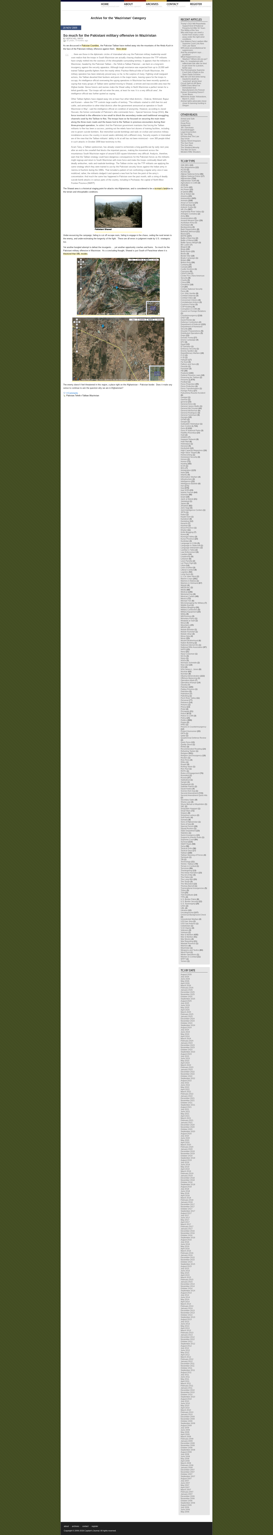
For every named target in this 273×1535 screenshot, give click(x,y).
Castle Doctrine (187, 269)
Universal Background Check (193, 915)
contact (85, 1526)
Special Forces (187, 826)
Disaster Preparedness (190, 331)
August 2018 (186, 1187)
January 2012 (187, 1361)
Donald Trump (187, 338)
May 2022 (185, 1087)
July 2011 (185, 1375)
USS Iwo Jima (187, 921)
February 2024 (187, 1041)
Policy (183, 718)
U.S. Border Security (189, 901)
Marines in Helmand (189, 583)
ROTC (183, 771)
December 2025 (188, 992)
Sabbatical (185, 780)
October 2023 (186, 1050)
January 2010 (187, 1414)
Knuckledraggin (187, 130)
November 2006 (188, 1498)
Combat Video (187, 298)
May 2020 (185, 1140)
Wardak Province (188, 943)
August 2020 (186, 1134)
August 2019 (186, 1160)
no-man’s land (160, 188)
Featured (184, 373)
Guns (183, 428)
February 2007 (187, 1492)
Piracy (183, 707)
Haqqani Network (188, 439)
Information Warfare (189, 477)
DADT (183, 318)
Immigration (186, 470)
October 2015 (186, 1262)
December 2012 (188, 1337)
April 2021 (185, 1116)
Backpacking (186, 227)
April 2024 (185, 1036)
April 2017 (185, 1222)
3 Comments (72, 393)
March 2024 (186, 1038)
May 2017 (185, 1220)
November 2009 (188, 1419)
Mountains (185, 625)
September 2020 (188, 1131)
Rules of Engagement (190, 773)
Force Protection (188, 386)
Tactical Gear (186, 851)
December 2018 (188, 1178)
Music (183, 638)
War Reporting (187, 941)
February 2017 (187, 1226)
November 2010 (188, 1392)
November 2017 (188, 1207)
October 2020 (186, 1129)
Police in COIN (187, 716)
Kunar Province (187, 539)
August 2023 (186, 1054)
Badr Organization (188, 229)
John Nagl (185, 508)
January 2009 (187, 1441)
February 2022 (187, 1094)
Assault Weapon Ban (190, 220)
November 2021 (188, 1100)
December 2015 (188, 1257)
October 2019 (186, 1156)
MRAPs (184, 627)
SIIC (182, 806)
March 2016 (186, 1251)
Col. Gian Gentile (188, 293)
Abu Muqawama (188, 167)
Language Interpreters (190, 548)
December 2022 (188, 1072)
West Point (185, 952)
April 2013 (185, 1328)
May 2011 (185, 1379)
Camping (185, 265)
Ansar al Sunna (187, 203)
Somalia (184, 820)
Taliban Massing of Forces (192, 855)
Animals (184, 200)
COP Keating (186, 307)
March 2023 (186, 1065)
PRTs (183, 733)
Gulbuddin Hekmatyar (190, 424)
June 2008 (185, 1456)
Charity (184, 280)
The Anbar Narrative (189, 873)
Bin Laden (185, 245)
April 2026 (185, 983)
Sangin (184, 782)
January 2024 (187, 1043)
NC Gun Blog (186, 134)
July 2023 (185, 1056)
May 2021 (185, 1114)
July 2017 (185, 1215)
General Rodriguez (189, 413)
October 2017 (186, 1209)
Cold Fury (185, 121)
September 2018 (188, 1184)
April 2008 (185, 1461)
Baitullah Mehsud (188, 231)
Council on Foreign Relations (193, 311)
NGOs (183, 660)
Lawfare (184, 554)
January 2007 (187, 1494)
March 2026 (186, 985)
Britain (183, 260)
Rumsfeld (185, 775)
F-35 (183, 357)
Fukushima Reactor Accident (193, 393)
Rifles (183, 762)
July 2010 (185, 1401)
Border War (186, 256)
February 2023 (187, 1067)
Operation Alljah (187, 680)
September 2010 (188, 1397)
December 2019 (188, 1151)
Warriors (184, 946)
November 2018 (188, 1180)
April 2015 (185, 1275)
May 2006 (185, 1512)
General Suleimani (189, 415)
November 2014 (188, 1286)
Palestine (185, 691)
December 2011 (187, 1364)
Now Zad (184, 665)
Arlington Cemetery (189, 214)
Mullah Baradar (187, 629)
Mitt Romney (186, 616)
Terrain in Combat (188, 866)
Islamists (184, 495)
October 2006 (186, 1501)
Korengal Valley (187, 537)
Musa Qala (185, 636)
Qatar (183, 736)
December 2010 (188, 1390)
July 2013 (185, 1322)
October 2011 (186, 1368)
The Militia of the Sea (190, 30)
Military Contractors (189, 610)
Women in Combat (189, 957)
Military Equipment (189, 612)
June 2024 (185, 1032)
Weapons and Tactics (190, 950)
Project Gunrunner (189, 731)
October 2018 (186, 1182)
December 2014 (188, 1284)
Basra (183, 234)
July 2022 (185, 1083)
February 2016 (187, 1253)
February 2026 (187, 988)
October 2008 (186, 1448)
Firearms (184, 380)
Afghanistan (186, 178)
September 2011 (188, 1370)
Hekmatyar (185, 444)
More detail (121, 49)
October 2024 (186, 1023)
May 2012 (185, 1352)
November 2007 (188, 1472)
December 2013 (188, 1310)
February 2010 (187, 1412)
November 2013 (188, 1313)
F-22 (183, 355)
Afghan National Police (190, 176)
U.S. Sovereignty (188, 904)
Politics (184, 720)
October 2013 (186, 1315)
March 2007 (186, 1490)
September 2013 (188, 1317)
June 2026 (185, 979)
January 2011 (186, 1388)
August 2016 (186, 1240)
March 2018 (186, 1198)
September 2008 (188, 1450)
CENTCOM (185, 273)
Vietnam (184, 932)
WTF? (183, 959)
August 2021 (186, 1107)
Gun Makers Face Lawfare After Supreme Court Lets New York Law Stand (194, 43)
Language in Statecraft (190, 545)
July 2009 (185, 1428)
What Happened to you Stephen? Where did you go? (194, 58)
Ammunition (186, 198)
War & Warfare (187, 935)
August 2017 (186, 1213)
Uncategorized (187, 912)
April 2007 (185, 1487)
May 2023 (185, 1061)
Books (183, 254)
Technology (186, 862)
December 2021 (188, 1098)
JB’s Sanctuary (187, 128)
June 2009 (185, 1430)
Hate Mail (185, 441)
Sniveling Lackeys (188, 815)
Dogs (183, 335)
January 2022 (187, 1096)
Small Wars (186, 811)
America (184, 196)
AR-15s (184, 209)
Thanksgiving (186, 870)
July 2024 (185, 1030)
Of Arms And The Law (190, 136)
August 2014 (186, 1293)
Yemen (184, 961)
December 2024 (188, 1019)
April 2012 (185, 1355)
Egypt (183, 344)
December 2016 (188, 1231)
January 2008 (187, 1467)
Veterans (184, 930)
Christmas (185, 284)
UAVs (183, 906)
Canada (184, 267)
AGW (183, 185)
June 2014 (185, 1297)
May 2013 (185, 1326)
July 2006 (185, 1507)
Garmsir (184, 399)
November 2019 (188, 1153)
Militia (183, 614)
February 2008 (187, 1465)
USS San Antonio (188, 924)
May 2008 (185, 1459)
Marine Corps (186, 579)
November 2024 (188, 1021)
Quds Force (186, 742)
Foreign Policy (187, 391)
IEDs (183, 468)
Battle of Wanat (187, 240)
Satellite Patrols (187, 786)
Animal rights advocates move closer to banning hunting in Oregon (193, 103)
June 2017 (185, 1218)
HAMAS (184, 437)
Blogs (183, 249)
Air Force (184, 187)
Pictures (184, 705)
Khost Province (187, 528)
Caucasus (185, 271)
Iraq (182, 488)
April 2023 (185, 1063)
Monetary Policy (187, 618)
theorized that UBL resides (75, 254)
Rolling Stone (186, 767)
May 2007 (185, 1485)
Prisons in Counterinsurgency (193, 727)
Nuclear (184, 671)
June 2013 (185, 1324)
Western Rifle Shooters (190, 152)
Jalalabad (185, 501)
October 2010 (186, 1394)
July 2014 (185, 1295)
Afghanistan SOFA (188, 181)
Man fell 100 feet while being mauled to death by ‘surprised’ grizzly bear (193, 79)
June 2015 (185, 1271)
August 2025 (186, 1001)
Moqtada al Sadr (188, 621)
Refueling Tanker (188, 751)
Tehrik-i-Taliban (82, 395)
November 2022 (188, 1074)
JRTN (183, 512)
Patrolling (185, 696)
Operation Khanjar (189, 683)
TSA (182, 893)
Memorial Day (187, 594)
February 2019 (187, 1173)
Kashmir (184, 526)
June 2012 (185, 1350)
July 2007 (185, 1481)
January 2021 (187, 1123)
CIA (182, 287)
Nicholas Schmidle (189, 663)
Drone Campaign (188, 340)
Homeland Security (189, 457)
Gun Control (186, 426)
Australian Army (187, 223)
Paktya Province (188, 689)
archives (75, 1526)
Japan (183, 503)
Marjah (184, 585)
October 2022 (186, 1076)
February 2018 (187, 1200)
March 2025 (186, 1012)
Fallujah (184, 360)
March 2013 (186, 1330)
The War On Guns (188, 150)
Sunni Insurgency (188, 835)
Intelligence (186, 481)
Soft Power (185, 817)
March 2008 (186, 1463)
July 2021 (185, 1109)
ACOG (183, 170)
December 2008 (188, 1443)
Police (183, 713)
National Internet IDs (189, 645)
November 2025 (188, 994)
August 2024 (186, 1027)
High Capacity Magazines (192, 450)
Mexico (184, 598)
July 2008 (185, 1454)
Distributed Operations (190, 333)
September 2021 (188, 1105)
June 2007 (185, 1483)
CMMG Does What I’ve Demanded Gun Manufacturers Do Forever (193, 87)
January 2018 (187, 1202)
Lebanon (184, 559)
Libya (183, 565)
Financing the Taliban (190, 377)
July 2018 (185, 1189)
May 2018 (185, 1193)
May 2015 (185, 1273)
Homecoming (186, 455)
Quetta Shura (186, 744)
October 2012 (186, 1341)
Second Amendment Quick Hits (194, 795)
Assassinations (187, 218)
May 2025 (185, 1008)
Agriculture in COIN (189, 183)
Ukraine (184, 910)
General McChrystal (189, 408)
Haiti (183, 435)
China (183, 282)
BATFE (184, 236)
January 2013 (187, 1335)
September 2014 (188, 1291)
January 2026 (187, 990)
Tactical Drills (186, 848)
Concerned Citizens (189, 300)
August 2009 (186, 1425)
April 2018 (185, 1195)
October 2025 (186, 996)
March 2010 (186, 1410)
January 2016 (187, 1255)
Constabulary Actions (190, 302)
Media (183, 590)
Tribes (183, 890)
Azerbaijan (185, 225)
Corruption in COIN (189, 309)
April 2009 (185, 1434)
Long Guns (185, 574)
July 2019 (185, 1162)
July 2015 (185, 1268)
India (183, 472)
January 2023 (187, 1069)
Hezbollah (185, 448)
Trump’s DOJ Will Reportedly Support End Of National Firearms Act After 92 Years (193, 26)
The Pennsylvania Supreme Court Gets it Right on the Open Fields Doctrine (193, 72)
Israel (183, 497)
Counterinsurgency (189, 315)
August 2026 (186, 974)
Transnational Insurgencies (192, 888)
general (184, 402)
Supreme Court (187, 839)
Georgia (184, 417)
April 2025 (185, 1010)
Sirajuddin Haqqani (189, 809)
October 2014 (186, 1288)
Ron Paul (185, 769)
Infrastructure (186, 479)
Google (184, 422)
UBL (183, 908)
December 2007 (188, 1470)
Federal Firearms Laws (190, 375)
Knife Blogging (187, 532)
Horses (184, 459)
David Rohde (186, 320)
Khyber (184, 530)
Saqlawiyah (186, 784)
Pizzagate (185, 711)
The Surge (185, 882)
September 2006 (188, 1503)
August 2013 (186, 1319)
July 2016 (185, 1242)
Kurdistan (185, 541)
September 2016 (188, 1237)
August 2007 (186, 1479)
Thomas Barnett (187, 886)
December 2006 (188, 1496)
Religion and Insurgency (191, 755)
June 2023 (185, 1058)
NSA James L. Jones (189, 669)
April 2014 (185, 1302)
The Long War (187, 879)
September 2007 (188, 1476)
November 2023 (188, 1047)
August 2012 (186, 1346)
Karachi (184, 523)
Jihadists (184, 506)
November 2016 (188, 1233)
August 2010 (186, 1399)
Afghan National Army (190, 174)
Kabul (183, 514)
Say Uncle (185, 139)
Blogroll (184, 247)
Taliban (184, 853)
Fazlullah (185, 369)
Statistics (184, 833)
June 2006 (185, 1509)
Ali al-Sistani (186, 194)
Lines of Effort (186, 568)
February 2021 (187, 1120)
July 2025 (185, 1003)
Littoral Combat (187, 570)
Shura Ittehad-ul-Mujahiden (192, 804)
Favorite (184, 366)
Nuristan (184, 674)
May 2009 (185, 1432)
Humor (184, 461)
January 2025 (187, 1016)
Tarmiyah (185, 857)
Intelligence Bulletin (189, 484)
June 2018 (185, 1191)
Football (184, 382)
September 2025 (188, 999)
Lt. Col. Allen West (188, 576)
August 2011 (186, 1372)
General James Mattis (190, 406)
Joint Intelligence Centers (192, 510)
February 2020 (187, 1147)
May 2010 (185, 1406)
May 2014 (185, 1299)
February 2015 (187, 1280)
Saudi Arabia (186, 789)
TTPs (183, 897)
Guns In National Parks (190, 430)
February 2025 (187, 1014)
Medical (184, 592)
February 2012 (187, 1359)
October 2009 (186, 1421)
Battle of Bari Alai (188, 238)
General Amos (187, 404)
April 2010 (185, 1408)
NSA (183, 667)
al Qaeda (185, 192)
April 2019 (185, 1169)
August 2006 (186, 1505)
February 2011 (187, 1386)
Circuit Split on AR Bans (191, 83)
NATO (183, 649)
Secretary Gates (187, 800)
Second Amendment (189, 793)
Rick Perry (185, 760)
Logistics (184, 572)
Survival (184, 842)
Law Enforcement (188, 552)
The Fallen (185, 877)
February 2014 (187, 1306)
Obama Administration (190, 676)
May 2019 (185, 1167)
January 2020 (187, 1149)
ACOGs (184, 172)
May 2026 (185, 981)
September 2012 (188, 1344)
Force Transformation (190, 388)
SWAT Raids (186, 844)
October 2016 (186, 1235)
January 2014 (187, 1308)
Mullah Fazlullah (188, 632)
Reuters (184, 758)
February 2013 (187, 1333)
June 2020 (185, 1138)
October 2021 (186, 1103)
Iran (182, 486)
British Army (186, 262)
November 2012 (188, 1339)
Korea (183, 534)
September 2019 (188, 1158)
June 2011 (185, 1377)
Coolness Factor (188, 304)
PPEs (183, 725)
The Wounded (187, 884)
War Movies (186, 939)
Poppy (183, 722)
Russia (184, 778)
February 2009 (187, 1439)
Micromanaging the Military (192, 603)
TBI (182, 859)
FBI (182, 371)
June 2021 (185, 1111)
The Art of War (187, 875)
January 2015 (187, 1282)
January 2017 (187, 1229)
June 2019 (185, 1165)
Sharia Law (186, 802)
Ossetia (184, 685)
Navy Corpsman (188, 654)
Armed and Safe (188, 119)
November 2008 (188, 1445)
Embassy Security (188, 349)
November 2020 (188, 1127)
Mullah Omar (186, 634)
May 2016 (185, 1246)
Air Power (185, 189)
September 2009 (188, 1423)
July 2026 (185, 977)
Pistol (183, 709)
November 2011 (187, 1366)
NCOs (183, 656)
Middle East (186, 605)
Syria (183, 846)
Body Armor (186, 251)
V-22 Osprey (186, 928)
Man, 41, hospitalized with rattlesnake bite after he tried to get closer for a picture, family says (194, 64)
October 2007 (186, 1474)
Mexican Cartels (188, 596)
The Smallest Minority (190, 147)
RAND (183, 747)
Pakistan (70, 395)
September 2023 (188, 1052)
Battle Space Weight (189, 242)
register (95, 1526)
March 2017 (186, 1224)
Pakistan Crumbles (90, 45)
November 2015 (188, 1260)
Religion (184, 753)
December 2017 (188, 1204)
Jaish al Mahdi (187, 499)
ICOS (183, 466)
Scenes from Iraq (188, 791)
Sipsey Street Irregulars (191, 141)
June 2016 (185, 1244)
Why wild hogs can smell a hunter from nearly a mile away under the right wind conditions (192, 35)
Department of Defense (191, 324)
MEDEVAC (185, 587)
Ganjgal (184, 397)
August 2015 (186, 1266)
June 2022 (185, 1085)
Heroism (184, 446)
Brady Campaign (188, 258)
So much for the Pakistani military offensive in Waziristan (109, 35)
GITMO (184, 419)
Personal (184, 700)
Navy (183, 652)
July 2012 (185, 1348)
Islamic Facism (187, 492)
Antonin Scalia (187, 207)
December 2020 (188, 1125)
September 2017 (188, 1211)
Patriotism (185, 694)
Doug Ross (185, 123)
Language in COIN (189, 543)
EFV (182, 342)
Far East (184, 362)
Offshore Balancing (189, 678)
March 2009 (186, 1436)
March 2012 (186, 1357)
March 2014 (186, 1304)
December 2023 (188, 1045)
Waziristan (94, 395)
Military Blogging (188, 607)
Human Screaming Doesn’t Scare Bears (192, 93)
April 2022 (185, 1089)
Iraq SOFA (185, 490)
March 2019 (186, 1171)
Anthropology (186, 205)
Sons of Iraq (186, 824)
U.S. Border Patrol (188, 899)
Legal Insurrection (188, 132)
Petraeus (184, 702)
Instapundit (185, 125)
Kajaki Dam (186, 517)
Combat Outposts (188, 296)
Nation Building (187, 643)
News (183, 658)
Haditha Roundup (188, 433)
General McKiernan (189, 411)
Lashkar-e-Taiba (188, 550)
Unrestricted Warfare (189, 919)
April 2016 (185, 1249)
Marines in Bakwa (188, 581)
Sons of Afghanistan (189, 822)
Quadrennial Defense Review (193, 738)
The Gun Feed (187, 143)
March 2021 (186, 1118)
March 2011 (186, 1383)
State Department (188, 831)
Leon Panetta (186, 561)
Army (183, 216)
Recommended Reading (191, 749)
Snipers (184, 813)
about (66, 1526)
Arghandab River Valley (191, 212)
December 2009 (188, 1417)
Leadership (186, 556)
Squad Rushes (187, 828)
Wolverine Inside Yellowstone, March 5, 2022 (193, 98)
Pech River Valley (188, 698)
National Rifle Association (192, 647)
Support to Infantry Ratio (191, 837)
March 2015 (186, 1277)
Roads (183, 764)
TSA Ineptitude (187, 895)
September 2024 (188, 1025)
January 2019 (187, 1176)
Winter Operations (188, 954)
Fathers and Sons (188, 364)
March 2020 (186, 1145)
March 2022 (186, 1092)
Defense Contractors (189, 322)
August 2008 (186, 1452)
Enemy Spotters (187, 351)
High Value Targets (189, 453)
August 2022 (186, 1081)
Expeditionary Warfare (190, 353)
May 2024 (185, 1034)
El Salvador (186, 346)
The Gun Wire (187, 145)
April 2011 (185, 1381)
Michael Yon (186, 601)
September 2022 (188, 1078)
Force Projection (188, 384)
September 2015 (188, 1264)
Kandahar (185, 521)
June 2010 (185, 1403)
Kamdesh (185, 519)
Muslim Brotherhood (189, 640)
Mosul (183, 623)
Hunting (184, 464)
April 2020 (185, 1142)
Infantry (184, 475)
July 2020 (185, 1136)
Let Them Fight (187, 563)
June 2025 (185, 1005)
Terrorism (185, 868)
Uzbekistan (185, 926)
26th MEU (185, 165)
